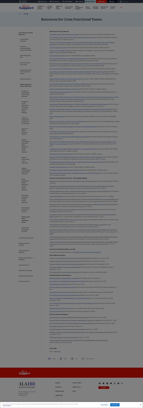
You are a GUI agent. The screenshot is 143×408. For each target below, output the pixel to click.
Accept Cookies (114, 404)
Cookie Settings (104, 404)
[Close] (140, 404)
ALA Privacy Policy (7, 405)
